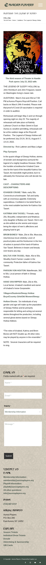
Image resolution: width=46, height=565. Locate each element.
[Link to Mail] (40, 562)
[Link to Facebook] (25, 562)
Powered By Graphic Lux (29, 559)
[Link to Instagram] (30, 562)
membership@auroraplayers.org (18, 480)
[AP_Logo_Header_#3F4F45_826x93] (19, 5)
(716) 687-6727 (10, 504)
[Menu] (39, 5)
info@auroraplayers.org (14, 493)
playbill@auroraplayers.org (16, 487)
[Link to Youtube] (35, 562)
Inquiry (7, 406)
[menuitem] (39, 5)
